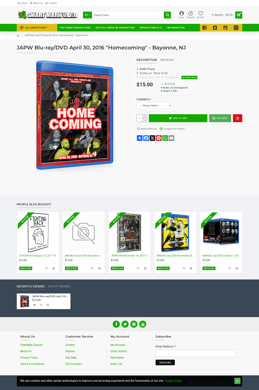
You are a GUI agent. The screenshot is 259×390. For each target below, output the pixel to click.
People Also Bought (34, 204)
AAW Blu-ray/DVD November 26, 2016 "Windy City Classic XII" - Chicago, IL (176, 255)
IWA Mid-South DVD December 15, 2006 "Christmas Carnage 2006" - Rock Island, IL (84, 255)
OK (237, 381)
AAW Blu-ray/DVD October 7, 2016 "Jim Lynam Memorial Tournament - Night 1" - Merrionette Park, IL (221, 255)
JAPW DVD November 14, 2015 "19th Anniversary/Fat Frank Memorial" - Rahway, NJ (130, 255)
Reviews (167, 60)
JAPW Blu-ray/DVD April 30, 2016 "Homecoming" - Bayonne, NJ (50, 296)
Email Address (166, 346)
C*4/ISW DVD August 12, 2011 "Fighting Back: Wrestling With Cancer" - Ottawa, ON (38, 255)
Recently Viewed (31, 286)
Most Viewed (59, 286)
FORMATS (143, 99)
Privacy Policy (173, 380)
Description (147, 60)
